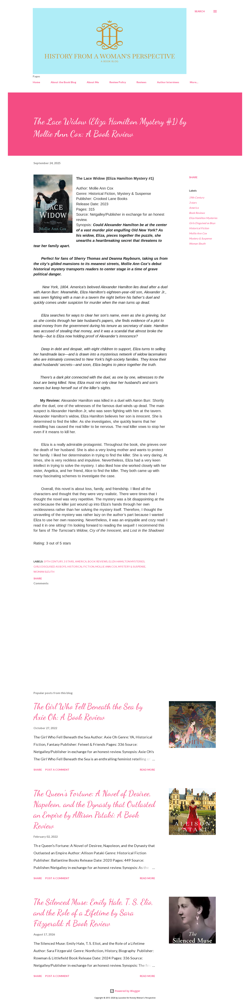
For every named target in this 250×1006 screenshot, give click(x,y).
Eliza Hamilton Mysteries (203, 218)
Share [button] (193, 177)
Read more (147, 769)
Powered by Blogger (127, 991)
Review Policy (117, 82)
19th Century (196, 197)
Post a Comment (57, 769)
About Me (93, 82)
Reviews (141, 82)
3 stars (193, 202)
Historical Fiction (199, 228)
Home (36, 82)
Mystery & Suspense (200, 238)
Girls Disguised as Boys (202, 223)
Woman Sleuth (197, 243)
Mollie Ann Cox (198, 233)
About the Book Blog (63, 82)
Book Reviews (197, 212)
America (194, 207)
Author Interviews (168, 82)
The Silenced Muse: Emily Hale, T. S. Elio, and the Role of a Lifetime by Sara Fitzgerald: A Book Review (93, 912)
